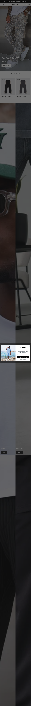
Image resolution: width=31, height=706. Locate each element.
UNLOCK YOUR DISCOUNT (23, 357)
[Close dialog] (29, 345)
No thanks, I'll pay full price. (23, 359)
